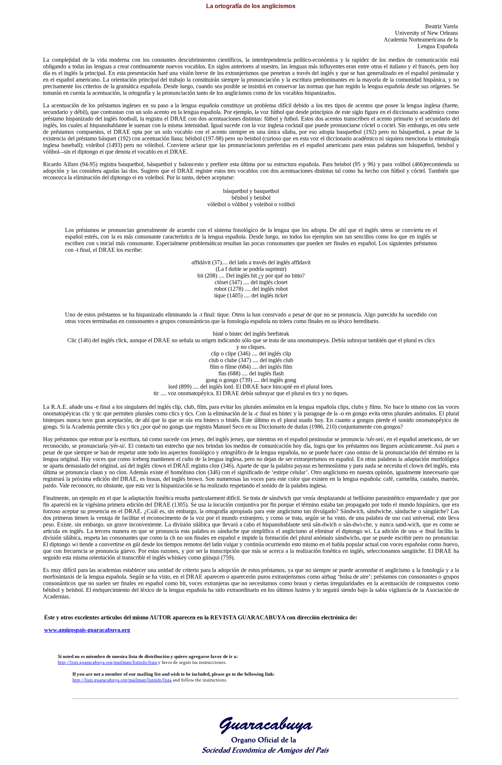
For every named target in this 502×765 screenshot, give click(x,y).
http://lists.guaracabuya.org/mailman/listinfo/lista (107, 662)
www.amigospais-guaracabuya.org (87, 630)
